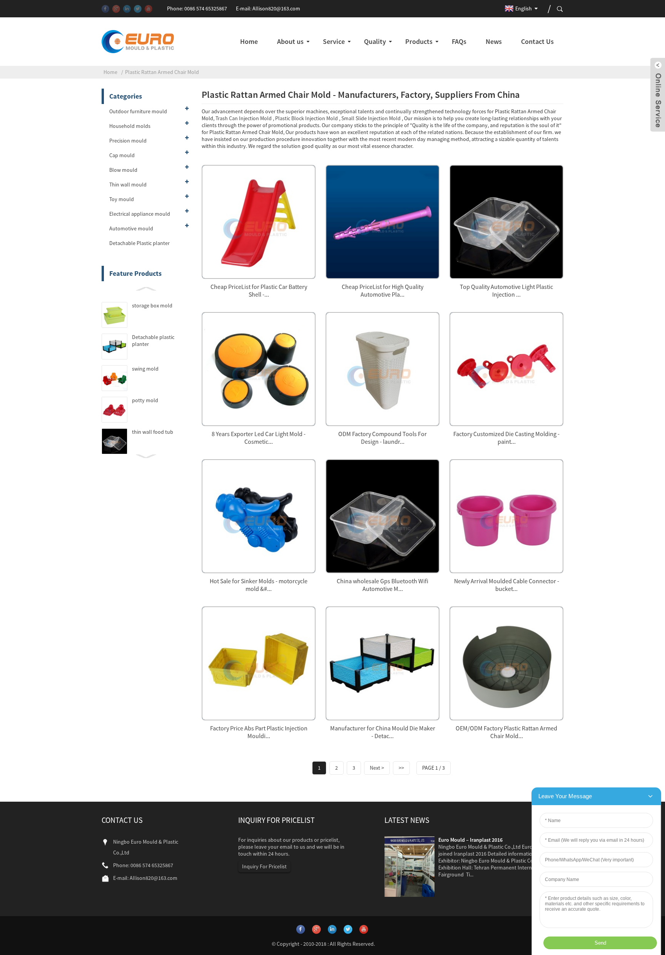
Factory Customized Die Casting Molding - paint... (506, 437)
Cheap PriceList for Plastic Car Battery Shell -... (259, 290)
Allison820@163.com (276, 8)
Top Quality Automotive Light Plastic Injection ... (506, 290)
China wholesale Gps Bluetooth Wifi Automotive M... (382, 584)
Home (110, 72)
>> (401, 767)
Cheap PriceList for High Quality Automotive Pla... (382, 290)
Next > (377, 767)
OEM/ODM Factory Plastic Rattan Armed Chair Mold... (506, 732)
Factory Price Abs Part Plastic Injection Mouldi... (258, 732)
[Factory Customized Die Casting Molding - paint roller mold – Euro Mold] (506, 368)
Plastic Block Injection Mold (306, 118)
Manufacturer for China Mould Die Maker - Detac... (382, 732)
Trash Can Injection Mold (244, 118)
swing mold (145, 368)
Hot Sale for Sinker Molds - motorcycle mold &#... (258, 584)
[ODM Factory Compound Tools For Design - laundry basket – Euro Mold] (382, 368)
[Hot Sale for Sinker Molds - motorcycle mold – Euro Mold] (258, 515)
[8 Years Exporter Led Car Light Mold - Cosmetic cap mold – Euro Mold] (258, 368)
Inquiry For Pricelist (264, 866)
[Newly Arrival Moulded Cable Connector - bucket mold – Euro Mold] (506, 515)
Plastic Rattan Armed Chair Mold (162, 72)
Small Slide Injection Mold (371, 118)
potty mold (145, 400)
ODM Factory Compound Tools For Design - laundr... (382, 437)
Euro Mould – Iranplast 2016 (470, 839)
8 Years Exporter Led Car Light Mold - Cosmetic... (259, 437)
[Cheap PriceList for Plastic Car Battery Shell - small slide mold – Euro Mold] (258, 221)
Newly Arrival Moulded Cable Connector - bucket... (506, 584)
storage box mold (152, 305)
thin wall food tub (152, 431)
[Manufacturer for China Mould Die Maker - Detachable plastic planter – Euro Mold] (382, 662)
